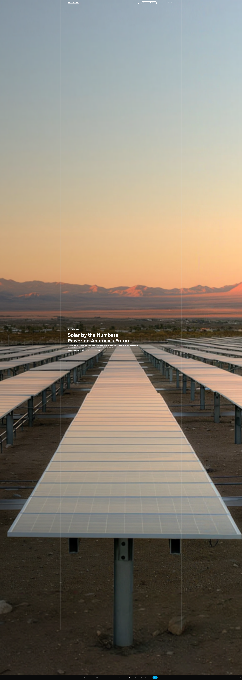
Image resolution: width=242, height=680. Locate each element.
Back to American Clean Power (166, 3)
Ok (155, 677)
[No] (240, 677)
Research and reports (74, 329)
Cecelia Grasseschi (74, 350)
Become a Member (148, 3)
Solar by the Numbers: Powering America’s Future (99, 337)
